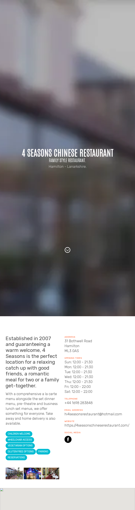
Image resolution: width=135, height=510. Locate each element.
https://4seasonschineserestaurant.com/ (97, 425)
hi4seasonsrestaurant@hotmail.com (93, 414)
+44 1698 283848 (79, 403)
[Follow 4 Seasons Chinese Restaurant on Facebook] (68, 440)
